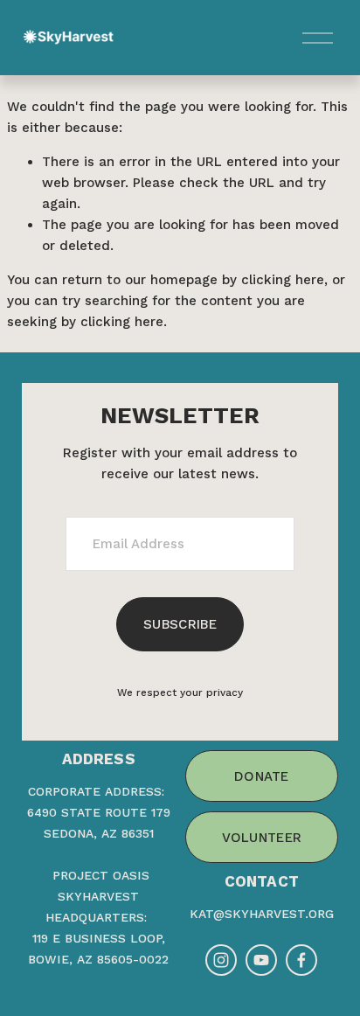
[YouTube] (261, 960)
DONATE (261, 776)
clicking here (282, 280)
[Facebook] (301, 960)
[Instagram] (221, 960)
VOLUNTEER (262, 838)
